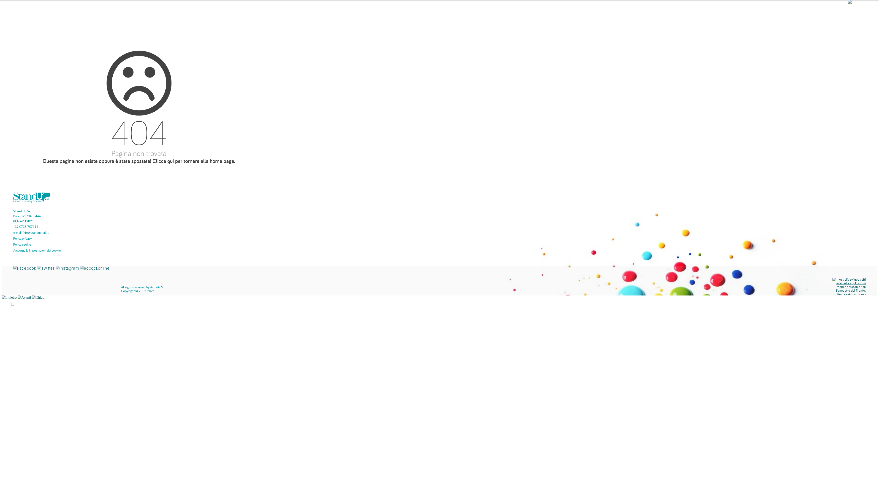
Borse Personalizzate (665, 10)
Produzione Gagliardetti (777, 10)
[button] (861, 10)
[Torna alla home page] (33, 198)
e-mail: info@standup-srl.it (31, 232)
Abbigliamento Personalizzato (619, 10)
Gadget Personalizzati (705, 10)
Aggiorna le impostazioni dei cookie (37, 250)
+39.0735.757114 (25, 226)
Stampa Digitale (740, 10)
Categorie (582, 10)
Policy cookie (22, 244)
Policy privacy (22, 238)
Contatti (837, 10)
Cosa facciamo (813, 10)
